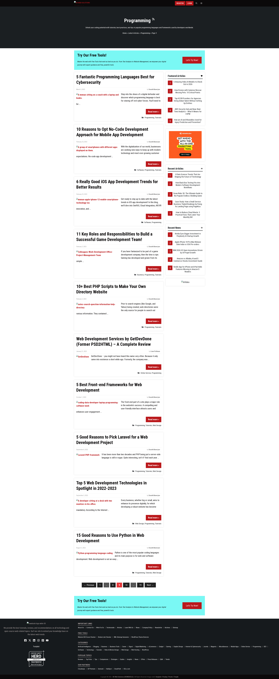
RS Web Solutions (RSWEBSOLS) (123, 677)
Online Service (146, 373)
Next (150, 585)
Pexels (170, 677)
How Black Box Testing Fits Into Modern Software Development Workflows (187, 185)
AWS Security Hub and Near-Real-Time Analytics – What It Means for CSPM (188, 111)
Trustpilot (36, 646)
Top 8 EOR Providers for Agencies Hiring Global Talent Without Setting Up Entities (188, 100)
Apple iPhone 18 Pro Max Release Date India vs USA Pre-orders (188, 243)
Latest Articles (133, 33)
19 (140, 585)
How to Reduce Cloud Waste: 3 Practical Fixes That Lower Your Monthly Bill (187, 214)
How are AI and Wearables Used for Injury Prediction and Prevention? (188, 121)
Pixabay (164, 677)
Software (140, 170)
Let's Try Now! (192, 60)
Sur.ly (40, 664)
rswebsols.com (36, 659)
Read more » (153, 111)
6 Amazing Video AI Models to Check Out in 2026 (188, 83)
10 (126, 585)
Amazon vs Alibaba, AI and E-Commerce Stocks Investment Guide (188, 259)
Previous (89, 585)
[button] (196, 3)
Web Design (157, 425)
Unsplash (158, 677)
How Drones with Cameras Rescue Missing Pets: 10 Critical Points (187, 91)
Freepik (176, 677)
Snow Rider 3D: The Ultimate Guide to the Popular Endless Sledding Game (187, 194)
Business (140, 275)
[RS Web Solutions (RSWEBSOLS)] (86, 3)
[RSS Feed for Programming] (153, 20)
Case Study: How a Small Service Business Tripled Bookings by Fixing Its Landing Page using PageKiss (188, 204)
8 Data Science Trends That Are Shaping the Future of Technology (188, 175)
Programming (145, 33)
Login (189, 3)
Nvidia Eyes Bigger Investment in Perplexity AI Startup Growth (188, 234)
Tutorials (158, 117)
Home (124, 33)
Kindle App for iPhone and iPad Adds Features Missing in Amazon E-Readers (188, 269)
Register (180, 3)
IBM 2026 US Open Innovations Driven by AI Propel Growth (188, 251)
